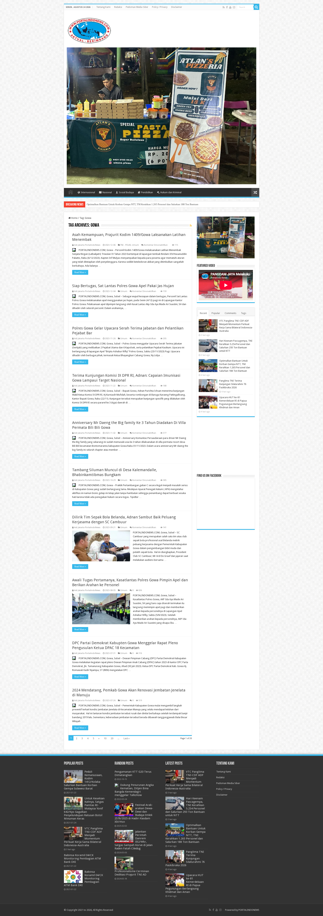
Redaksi (118, 7)
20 (112, 738)
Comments (230, 313)
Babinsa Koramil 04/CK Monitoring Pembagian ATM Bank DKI (82, 858)
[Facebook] (227, 7)
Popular (216, 313)
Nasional (107, 192)
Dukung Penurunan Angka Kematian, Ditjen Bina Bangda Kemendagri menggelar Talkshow (134, 790)
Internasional (88, 192)
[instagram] (234, 7)
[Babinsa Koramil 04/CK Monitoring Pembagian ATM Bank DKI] (73, 876)
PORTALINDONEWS (249, 910)
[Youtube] (230, 7)
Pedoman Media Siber (137, 7)
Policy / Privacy (159, 7)
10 (105, 738)
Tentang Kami (103, 7)
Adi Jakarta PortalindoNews (87, 245)
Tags (243, 313)
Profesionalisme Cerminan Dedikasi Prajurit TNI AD (132, 873)
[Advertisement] (226, 445)
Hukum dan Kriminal (171, 192)
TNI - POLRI (125, 245)
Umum (135, 245)
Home (71, 192)
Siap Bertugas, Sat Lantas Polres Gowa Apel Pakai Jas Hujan (123, 286)
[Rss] (223, 7)
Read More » (80, 272)
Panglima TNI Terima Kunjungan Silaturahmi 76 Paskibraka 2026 (120, 204)
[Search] (256, 7)
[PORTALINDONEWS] (89, 29)
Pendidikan (147, 192)
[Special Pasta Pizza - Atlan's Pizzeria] (161, 115)
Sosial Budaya (126, 192)
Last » (127, 738)
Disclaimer (176, 7)
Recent (203, 313)
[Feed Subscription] (191, 225)
